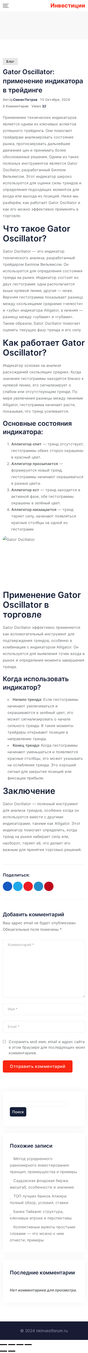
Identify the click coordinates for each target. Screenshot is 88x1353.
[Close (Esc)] (3, 1344)
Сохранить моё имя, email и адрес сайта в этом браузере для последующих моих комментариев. (47, 1047)
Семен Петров (25, 100)
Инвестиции (67, 5)
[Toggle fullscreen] (19, 1344)
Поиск (18, 1111)
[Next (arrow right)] (11, 1351)
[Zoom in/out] (28, 1344)
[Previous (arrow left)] (3, 1351)
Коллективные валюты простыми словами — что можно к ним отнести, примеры (42, 1233)
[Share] (11, 1344)
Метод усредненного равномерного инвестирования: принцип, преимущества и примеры (43, 1165)
